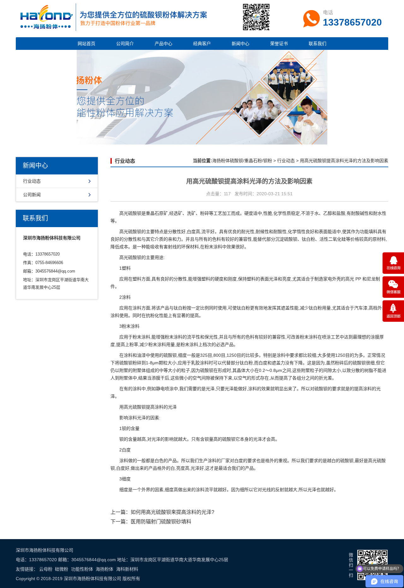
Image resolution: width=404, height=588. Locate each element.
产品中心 (163, 43)
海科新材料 (127, 569)
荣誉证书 (279, 43)
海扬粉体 (104, 569)
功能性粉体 (82, 569)
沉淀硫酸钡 (286, 239)
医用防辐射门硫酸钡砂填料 (161, 521)
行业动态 (32, 181)
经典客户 (202, 43)
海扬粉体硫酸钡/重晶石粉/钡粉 (242, 160)
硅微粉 (61, 569)
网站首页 (86, 43)
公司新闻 (32, 194)
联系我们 (317, 43)
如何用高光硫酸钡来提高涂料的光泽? (172, 512)
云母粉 (45, 569)
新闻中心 (240, 43)
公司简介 (125, 43)
